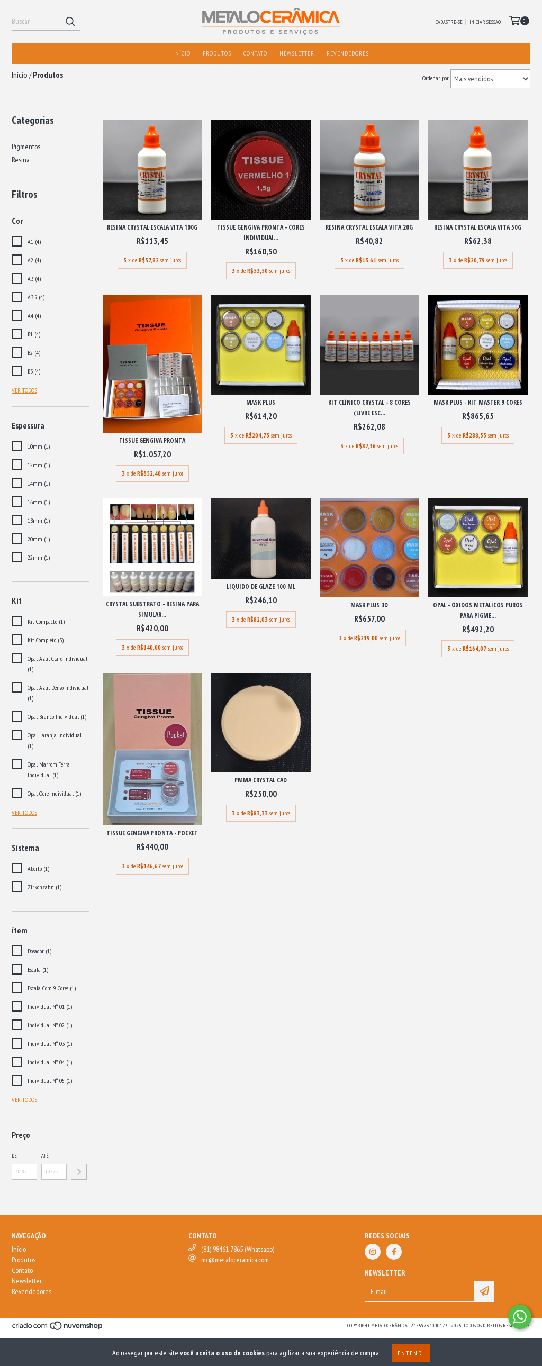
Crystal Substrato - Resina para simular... (152, 609)
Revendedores (348, 53)
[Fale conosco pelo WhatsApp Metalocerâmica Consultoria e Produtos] (519, 1317)
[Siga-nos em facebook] (394, 1252)
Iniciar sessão (485, 22)
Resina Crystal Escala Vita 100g (152, 227)
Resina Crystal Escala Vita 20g (369, 227)
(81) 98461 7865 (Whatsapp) (237, 1249)
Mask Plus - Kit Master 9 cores (477, 402)
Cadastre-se (449, 22)
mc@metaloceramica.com (235, 1259)
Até (45, 1155)
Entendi (411, 1353)
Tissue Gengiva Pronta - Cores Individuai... (261, 232)
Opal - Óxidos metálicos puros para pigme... (478, 610)
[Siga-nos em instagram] (373, 1252)
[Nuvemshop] (58, 1328)
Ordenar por (435, 78)
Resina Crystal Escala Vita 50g (477, 227)
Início (182, 53)
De (14, 1155)
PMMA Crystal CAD (260, 780)
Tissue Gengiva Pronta (152, 440)
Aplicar (79, 1172)
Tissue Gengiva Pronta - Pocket (152, 832)
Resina (21, 160)
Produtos (217, 53)
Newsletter (296, 53)
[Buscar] (69, 21)
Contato (255, 53)
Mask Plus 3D (369, 604)
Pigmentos (26, 146)
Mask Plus (260, 402)
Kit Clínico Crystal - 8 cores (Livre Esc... (369, 407)
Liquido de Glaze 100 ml (261, 586)
